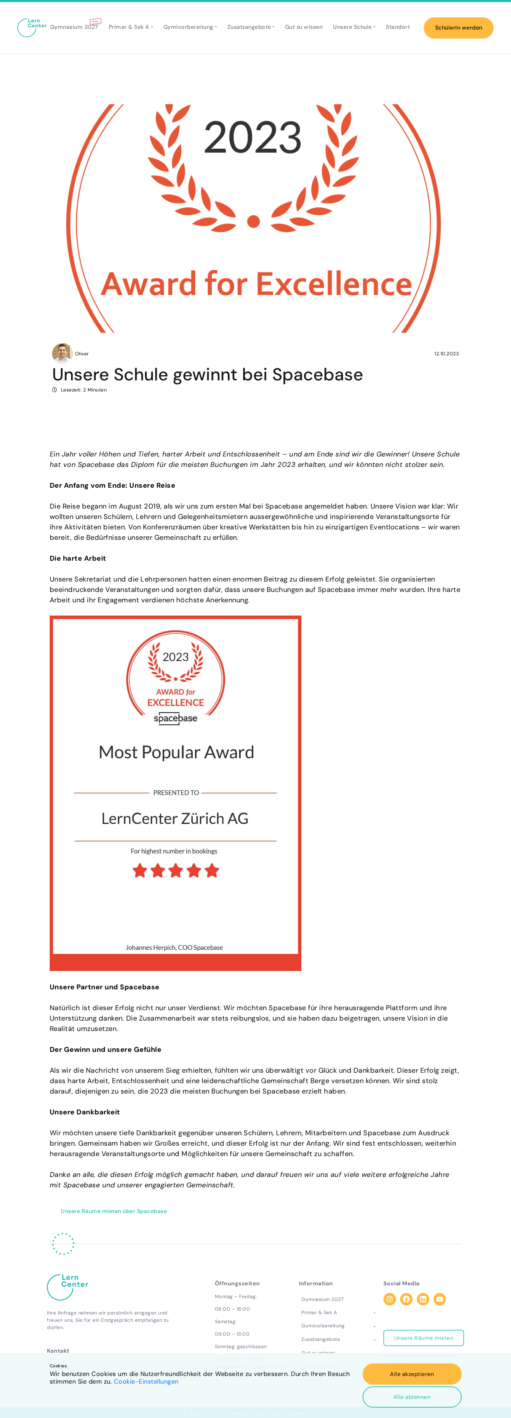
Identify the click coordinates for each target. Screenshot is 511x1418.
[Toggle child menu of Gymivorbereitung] (374, 1326)
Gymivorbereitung (188, 27)
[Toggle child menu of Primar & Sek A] (374, 1312)
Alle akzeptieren (412, 1374)
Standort (398, 27)
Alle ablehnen (412, 1397)
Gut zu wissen (304, 27)
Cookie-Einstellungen (146, 1381)
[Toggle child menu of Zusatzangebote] (374, 1339)
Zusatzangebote (249, 27)
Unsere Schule (352, 27)
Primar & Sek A (129, 27)
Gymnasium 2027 (74, 27)
